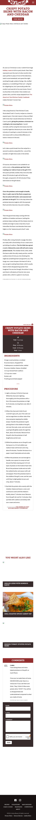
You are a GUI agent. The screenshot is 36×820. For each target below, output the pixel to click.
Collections (16, 804)
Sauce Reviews (26, 804)
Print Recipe (27, 324)
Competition (28, 806)
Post (8, 742)
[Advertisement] (18, 45)
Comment (9, 719)
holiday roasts (7, 70)
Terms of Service (18, 815)
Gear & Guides (8, 806)
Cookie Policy (27, 815)
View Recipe (18, 19)
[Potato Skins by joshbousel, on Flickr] (7, 105)
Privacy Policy (8, 815)
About (18, 809)
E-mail (8, 712)
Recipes (7, 804)
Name (7, 705)
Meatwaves (18, 806)
